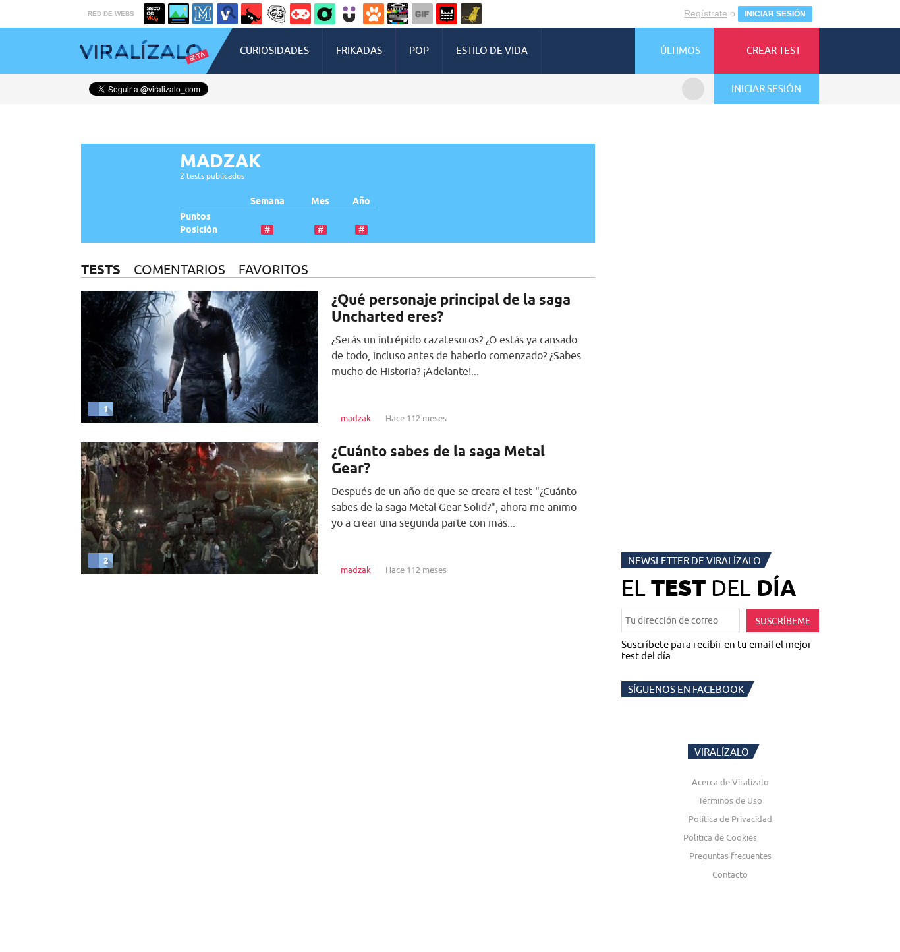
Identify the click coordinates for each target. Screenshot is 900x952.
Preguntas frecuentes (730, 855)
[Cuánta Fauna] (373, 13)
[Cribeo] (324, 13)
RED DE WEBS (111, 13)
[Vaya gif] (422, 13)
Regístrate (705, 13)
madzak (356, 418)
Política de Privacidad (730, 818)
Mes (320, 201)
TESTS (101, 269)
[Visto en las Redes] (227, 13)
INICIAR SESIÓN (775, 13)
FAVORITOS (273, 269)
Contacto (730, 874)
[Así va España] (251, 13)
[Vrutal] (300, 13)
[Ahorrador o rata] (471, 13)
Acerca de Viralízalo (730, 782)
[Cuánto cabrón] (276, 13)
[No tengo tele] (397, 13)
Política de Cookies (720, 837)
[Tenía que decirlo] (446, 13)
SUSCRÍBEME (783, 621)
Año (361, 201)
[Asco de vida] (154, 13)
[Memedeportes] (202, 13)
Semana (267, 201)
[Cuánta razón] (178, 13)
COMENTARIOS (179, 269)
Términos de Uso (730, 800)
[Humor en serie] (349, 13)
